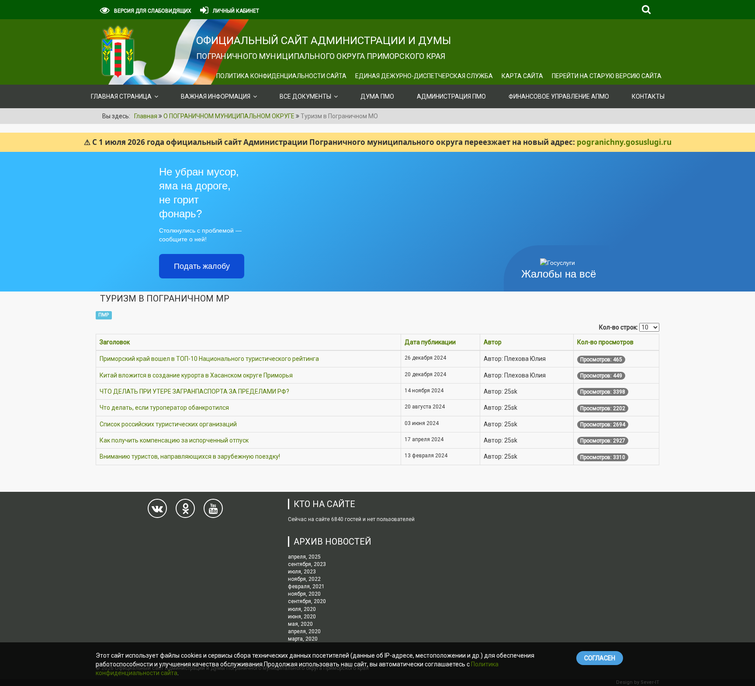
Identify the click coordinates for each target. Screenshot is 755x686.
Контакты (648, 96)
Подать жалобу (202, 266)
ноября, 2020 (304, 594)
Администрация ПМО (451, 96)
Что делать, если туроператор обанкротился (164, 407)
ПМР (103, 315)
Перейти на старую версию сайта (606, 75)
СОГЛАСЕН (599, 658)
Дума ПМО (377, 96)
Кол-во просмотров (605, 342)
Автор (493, 342)
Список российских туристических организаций (168, 424)
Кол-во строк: (618, 327)
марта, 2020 (303, 639)
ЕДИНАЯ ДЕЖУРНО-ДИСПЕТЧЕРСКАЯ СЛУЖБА (424, 75)
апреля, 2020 (304, 631)
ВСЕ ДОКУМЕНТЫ (305, 96)
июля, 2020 (302, 609)
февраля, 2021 (306, 586)
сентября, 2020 (307, 601)
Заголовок (115, 342)
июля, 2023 (302, 572)
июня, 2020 (302, 617)
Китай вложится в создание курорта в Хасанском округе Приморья (196, 375)
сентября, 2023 (307, 564)
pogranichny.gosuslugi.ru (624, 142)
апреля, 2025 (304, 557)
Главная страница (121, 96)
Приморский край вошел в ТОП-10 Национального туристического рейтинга (209, 358)
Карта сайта (522, 75)
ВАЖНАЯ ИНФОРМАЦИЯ (215, 96)
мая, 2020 (300, 624)
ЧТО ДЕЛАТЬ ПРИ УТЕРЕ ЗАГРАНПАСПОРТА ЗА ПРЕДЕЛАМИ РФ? (194, 391)
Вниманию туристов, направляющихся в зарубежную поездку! (190, 456)
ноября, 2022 (304, 579)
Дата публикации (430, 342)
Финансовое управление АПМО (559, 96)
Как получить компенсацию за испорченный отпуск (174, 440)
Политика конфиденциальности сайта (281, 75)
